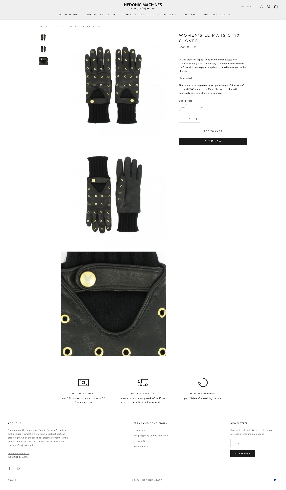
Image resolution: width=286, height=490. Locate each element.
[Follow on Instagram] (18, 468)
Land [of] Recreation (100, 14)
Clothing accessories (76, 26)
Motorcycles (167, 14)
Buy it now (213, 141)
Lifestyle (190, 14)
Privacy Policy (141, 446)
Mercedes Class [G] (136, 14)
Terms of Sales (141, 441)
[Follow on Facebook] (9, 468)
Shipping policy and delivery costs (151, 435)
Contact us (139, 430)
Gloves (97, 26)
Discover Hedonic (217, 14)
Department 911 (66, 14)
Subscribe (243, 453)
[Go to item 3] (43, 61)
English (246, 6)
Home (42, 26)
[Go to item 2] (43, 49)
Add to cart (213, 131)
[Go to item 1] (43, 37)
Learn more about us (18, 453)
